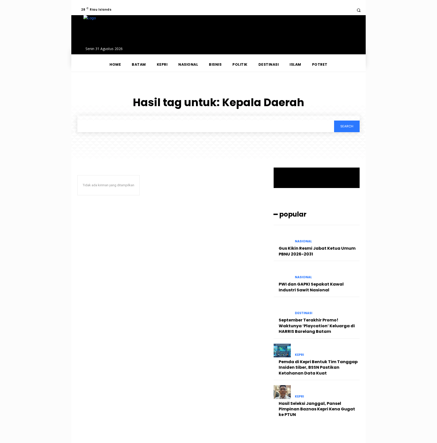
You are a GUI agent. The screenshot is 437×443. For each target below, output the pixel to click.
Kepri (299, 354)
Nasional (303, 241)
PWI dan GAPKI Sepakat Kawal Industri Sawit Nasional (311, 287)
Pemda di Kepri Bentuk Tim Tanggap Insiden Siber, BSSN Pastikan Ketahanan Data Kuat (318, 367)
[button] (359, 10)
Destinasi (303, 313)
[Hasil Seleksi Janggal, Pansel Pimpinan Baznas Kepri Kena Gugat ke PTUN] (282, 392)
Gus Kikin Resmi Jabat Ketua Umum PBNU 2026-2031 (317, 251)
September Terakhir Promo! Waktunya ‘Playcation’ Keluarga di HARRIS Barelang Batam (317, 325)
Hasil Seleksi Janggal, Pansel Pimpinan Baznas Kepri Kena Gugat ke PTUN (317, 409)
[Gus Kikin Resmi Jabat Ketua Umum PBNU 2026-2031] (282, 237)
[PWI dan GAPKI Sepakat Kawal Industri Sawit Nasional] (282, 273)
